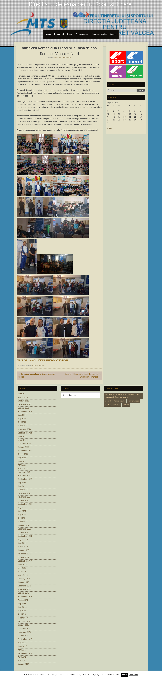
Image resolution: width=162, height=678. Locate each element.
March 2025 (23, 426)
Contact (113, 34)
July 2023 (22, 458)
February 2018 (24, 621)
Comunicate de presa (37, 365)
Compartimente (82, 34)
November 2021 (24, 497)
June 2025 (22, 415)
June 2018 (22, 607)
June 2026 (22, 394)
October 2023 (23, 447)
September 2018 (25, 596)
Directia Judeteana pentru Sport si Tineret (81, 4)
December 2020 (24, 529)
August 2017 (23, 643)
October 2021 (23, 500)
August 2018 (23, 600)
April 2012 (22, 657)
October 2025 (23, 408)
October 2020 (23, 532)
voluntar (126, 405)
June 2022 (22, 486)
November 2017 (24, 632)
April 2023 (22, 465)
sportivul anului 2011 (112, 405)
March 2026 (23, 397)
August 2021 (23, 507)
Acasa (48, 34)
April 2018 (22, 614)
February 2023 (24, 472)
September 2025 (25, 411)
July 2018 (22, 603)
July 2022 (22, 483)
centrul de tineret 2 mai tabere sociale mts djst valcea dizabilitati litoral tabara (122, 396)
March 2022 (23, 490)
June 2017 (22, 646)
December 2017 (24, 628)
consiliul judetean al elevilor (115, 401)
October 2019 (23, 557)
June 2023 (22, 461)
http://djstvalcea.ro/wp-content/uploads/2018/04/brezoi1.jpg (42, 360)
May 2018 (22, 611)
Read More (133, 675)
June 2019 (22, 564)
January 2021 (23, 525)
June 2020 (22, 543)
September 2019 (25, 561)
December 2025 (24, 404)
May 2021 (22, 515)
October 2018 (23, 593)
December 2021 (24, 493)
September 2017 (25, 639)
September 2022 (25, 479)
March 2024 (23, 440)
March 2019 (23, 575)
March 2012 (23, 660)
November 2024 (24, 429)
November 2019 (24, 554)
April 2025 (22, 422)
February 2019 (24, 579)
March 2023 (23, 468)
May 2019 (22, 568)
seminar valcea (133, 401)
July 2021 (22, 511)
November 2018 (24, 589)
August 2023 (23, 454)
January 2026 (23, 401)
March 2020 (23, 547)
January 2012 (23, 664)
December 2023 (24, 443)
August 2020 (23, 539)
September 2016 (25, 653)
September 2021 (25, 504)
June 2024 (22, 436)
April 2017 (22, 650)
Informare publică (99, 34)
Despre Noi (59, 34)
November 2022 (24, 475)
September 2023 (25, 451)
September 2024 (25, 433)
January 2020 (23, 550)
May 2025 (22, 418)
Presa (69, 34)
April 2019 (22, 571)
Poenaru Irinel (67, 57)
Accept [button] (124, 675)
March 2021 (23, 522)
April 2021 (22, 518)
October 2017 (23, 635)
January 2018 (23, 625)
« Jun (109, 128)
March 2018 (23, 618)
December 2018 (24, 586)
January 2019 (23, 582)
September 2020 (25, 536)
